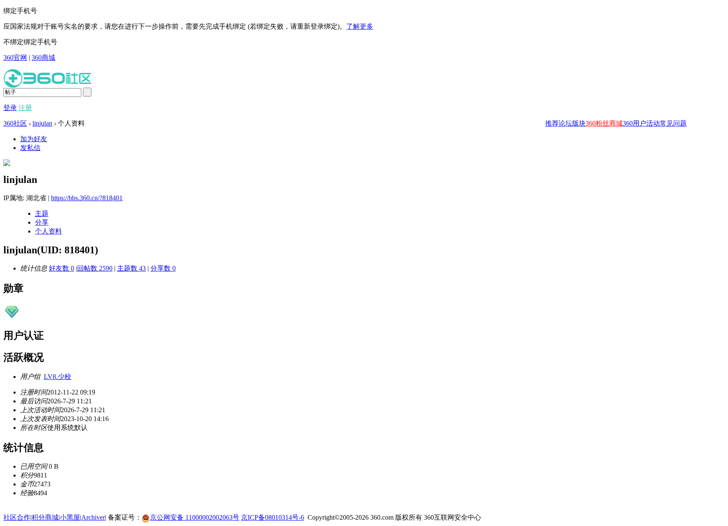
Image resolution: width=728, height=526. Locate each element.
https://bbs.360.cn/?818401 (87, 197)
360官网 (15, 57)
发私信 (30, 147)
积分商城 (45, 517)
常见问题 (673, 123)
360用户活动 (641, 123)
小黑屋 (70, 517)
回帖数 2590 (94, 268)
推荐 (552, 123)
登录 (10, 107)
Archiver (93, 517)
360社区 (15, 123)
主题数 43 (131, 268)
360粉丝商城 (604, 123)
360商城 (43, 57)
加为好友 (33, 138)
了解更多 (359, 26)
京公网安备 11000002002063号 (194, 517)
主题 (41, 213)
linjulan (42, 123)
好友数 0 (61, 268)
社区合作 (16, 517)
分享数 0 (163, 268)
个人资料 (48, 231)
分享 (41, 222)
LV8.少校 (57, 376)
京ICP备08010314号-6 (272, 517)
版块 (579, 123)
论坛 (565, 123)
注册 (25, 107)
